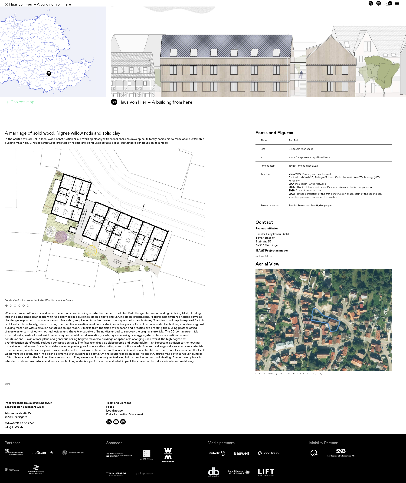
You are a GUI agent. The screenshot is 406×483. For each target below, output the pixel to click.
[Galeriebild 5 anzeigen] (23, 305)
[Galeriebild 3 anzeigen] (15, 305)
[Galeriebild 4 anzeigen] (19, 305)
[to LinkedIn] (109, 421)
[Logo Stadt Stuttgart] (42, 452)
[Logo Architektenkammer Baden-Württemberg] (14, 452)
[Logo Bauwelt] (241, 453)
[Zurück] (6, 4)
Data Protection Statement (124, 414)
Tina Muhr (265, 256)
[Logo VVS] (314, 453)
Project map (22, 101)
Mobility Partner (323, 442)
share (7, 383)
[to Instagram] (123, 421)
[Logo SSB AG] (340, 453)
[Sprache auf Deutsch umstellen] (388, 3)
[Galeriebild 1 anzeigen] (6, 305)
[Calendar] (378, 3)
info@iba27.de (14, 427)
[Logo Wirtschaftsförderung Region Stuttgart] (36, 470)
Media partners (221, 442)
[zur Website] (12, 470)
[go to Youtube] (116, 421)
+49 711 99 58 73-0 (21, 423)
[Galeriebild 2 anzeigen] (11, 305)
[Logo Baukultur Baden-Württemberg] (146, 455)
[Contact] (370, 3)
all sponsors (146, 473)
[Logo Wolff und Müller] (168, 455)
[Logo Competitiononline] (268, 453)
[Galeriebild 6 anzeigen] (28, 305)
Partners (12, 442)
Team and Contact (118, 402)
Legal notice (114, 410)
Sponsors (114, 442)
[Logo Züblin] (116, 473)
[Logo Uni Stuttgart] (73, 452)
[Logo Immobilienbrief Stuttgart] (239, 472)
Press (110, 406)
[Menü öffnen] (397, 3)
